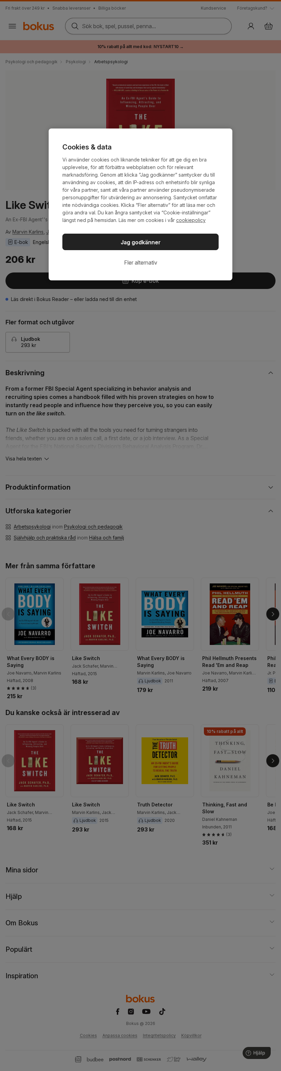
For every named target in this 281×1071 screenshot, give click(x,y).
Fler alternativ (140, 262)
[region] (140, 204)
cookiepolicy (191, 220)
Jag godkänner (141, 242)
